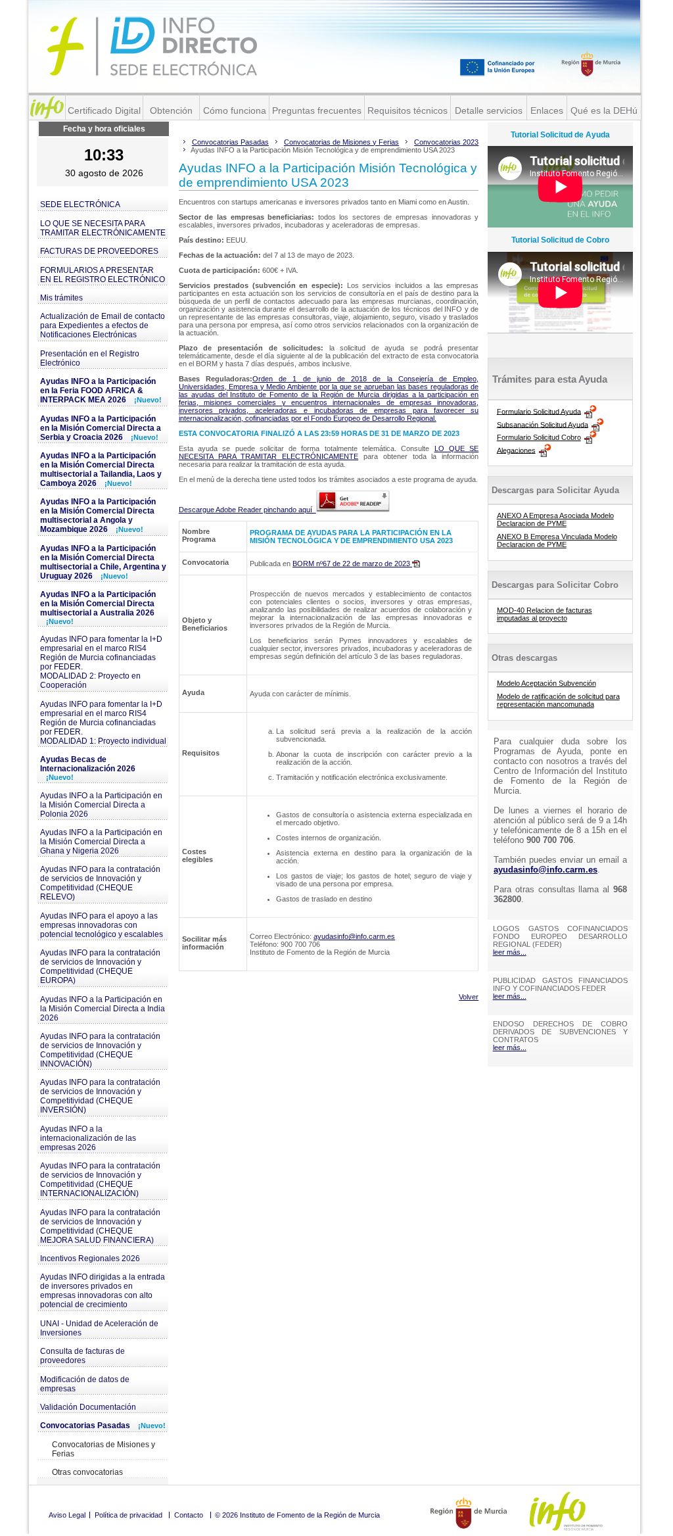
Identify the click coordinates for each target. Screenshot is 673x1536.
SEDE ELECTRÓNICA (80, 204)
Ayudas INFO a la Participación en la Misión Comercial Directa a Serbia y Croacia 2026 (100, 428)
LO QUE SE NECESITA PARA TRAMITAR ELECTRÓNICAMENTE (103, 228)
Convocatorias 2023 (446, 142)
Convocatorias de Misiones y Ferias (103, 1449)
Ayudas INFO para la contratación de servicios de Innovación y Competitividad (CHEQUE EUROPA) (100, 966)
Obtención (171, 110)
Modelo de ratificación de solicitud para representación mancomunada (558, 700)
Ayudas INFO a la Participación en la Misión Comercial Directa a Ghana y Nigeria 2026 (101, 841)
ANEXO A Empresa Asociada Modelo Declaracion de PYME (555, 519)
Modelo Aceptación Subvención (546, 683)
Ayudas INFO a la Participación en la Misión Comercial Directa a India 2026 (102, 1008)
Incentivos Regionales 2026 (90, 1258)
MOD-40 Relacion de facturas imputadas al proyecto (544, 614)
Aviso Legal (67, 1515)
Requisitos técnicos (407, 110)
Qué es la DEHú (604, 110)
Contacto (188, 1515)
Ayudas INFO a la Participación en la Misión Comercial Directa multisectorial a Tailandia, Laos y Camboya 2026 (101, 469)
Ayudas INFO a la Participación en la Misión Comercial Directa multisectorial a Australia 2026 (98, 607)
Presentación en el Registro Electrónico (89, 358)
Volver (468, 997)
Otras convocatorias (87, 1472)
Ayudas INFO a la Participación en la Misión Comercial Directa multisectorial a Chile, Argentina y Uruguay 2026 (103, 562)
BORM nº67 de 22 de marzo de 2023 (352, 563)
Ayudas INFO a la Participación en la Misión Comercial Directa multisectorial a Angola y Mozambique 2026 (98, 515)
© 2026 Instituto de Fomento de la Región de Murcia (297, 1515)
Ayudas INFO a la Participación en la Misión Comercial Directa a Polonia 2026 (101, 805)
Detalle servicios (488, 110)
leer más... (509, 952)
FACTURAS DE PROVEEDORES (99, 251)
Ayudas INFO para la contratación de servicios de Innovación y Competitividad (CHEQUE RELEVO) (100, 883)
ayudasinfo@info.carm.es (354, 936)
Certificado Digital (104, 110)
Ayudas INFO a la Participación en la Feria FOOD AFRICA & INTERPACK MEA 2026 (101, 390)
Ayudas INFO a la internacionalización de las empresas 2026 (88, 1138)
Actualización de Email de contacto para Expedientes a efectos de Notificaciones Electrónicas (102, 325)
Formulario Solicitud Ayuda (539, 411)
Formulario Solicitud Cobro (539, 437)
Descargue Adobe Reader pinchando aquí (247, 510)
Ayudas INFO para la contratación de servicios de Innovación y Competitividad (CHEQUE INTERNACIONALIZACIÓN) (100, 1179)
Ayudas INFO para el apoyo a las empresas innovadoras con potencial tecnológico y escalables (101, 925)
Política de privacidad (128, 1515)
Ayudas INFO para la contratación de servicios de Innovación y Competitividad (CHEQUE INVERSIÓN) (100, 1096)
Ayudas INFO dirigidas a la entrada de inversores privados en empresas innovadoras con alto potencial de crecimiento (102, 1290)
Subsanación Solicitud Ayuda (542, 424)
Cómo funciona (234, 110)
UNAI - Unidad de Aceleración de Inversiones (99, 1328)
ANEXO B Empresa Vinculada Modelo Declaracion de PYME (557, 540)
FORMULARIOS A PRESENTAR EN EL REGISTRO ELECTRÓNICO (102, 275)
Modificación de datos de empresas (84, 1384)
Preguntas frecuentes (316, 110)
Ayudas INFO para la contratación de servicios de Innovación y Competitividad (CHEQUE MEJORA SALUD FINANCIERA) (100, 1226)
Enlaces (546, 110)
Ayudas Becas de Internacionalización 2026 (87, 768)
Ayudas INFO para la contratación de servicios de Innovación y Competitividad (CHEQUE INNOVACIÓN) (100, 1050)
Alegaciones (516, 450)
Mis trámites (61, 297)
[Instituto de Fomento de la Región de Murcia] (47, 107)
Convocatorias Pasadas (103, 1425)
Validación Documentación (88, 1407)
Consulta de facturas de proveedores (82, 1356)
